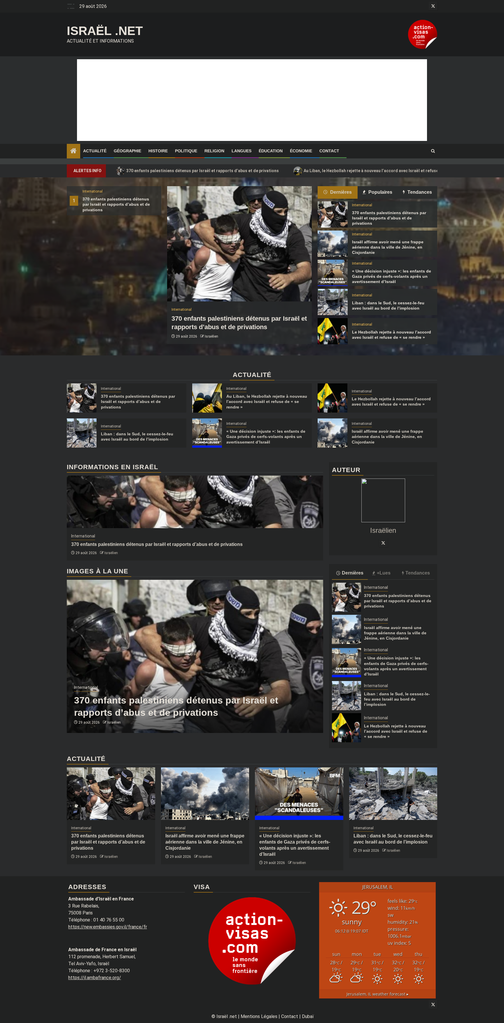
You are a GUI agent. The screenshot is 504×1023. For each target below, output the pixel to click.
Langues (241, 151)
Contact (329, 151)
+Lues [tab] (384, 572)
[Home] (73, 151)
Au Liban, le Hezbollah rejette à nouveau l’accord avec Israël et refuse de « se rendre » (383, 170)
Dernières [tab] (340, 192)
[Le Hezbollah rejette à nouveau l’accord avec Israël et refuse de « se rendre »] (332, 331)
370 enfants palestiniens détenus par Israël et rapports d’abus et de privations (199, 170)
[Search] (433, 151)
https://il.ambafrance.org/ (94, 977)
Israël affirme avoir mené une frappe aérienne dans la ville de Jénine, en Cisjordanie (388, 247)
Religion (214, 151)
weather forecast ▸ (377, 994)
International (93, 191)
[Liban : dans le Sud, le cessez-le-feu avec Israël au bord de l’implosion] (332, 302)
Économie (301, 151)
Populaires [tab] (379, 192)
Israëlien (211, 336)
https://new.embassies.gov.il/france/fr (107, 927)
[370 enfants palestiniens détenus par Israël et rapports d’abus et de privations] (239, 243)
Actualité (94, 151)
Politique (186, 151)
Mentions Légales (259, 1016)
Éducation (271, 151)
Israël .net (105, 31)
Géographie (127, 151)
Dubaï (308, 1016)
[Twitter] (383, 542)
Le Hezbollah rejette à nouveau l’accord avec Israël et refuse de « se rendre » (395, 731)
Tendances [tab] (419, 192)
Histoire (158, 151)
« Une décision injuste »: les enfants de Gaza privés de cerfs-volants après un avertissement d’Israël (391, 276)
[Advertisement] (252, 100)
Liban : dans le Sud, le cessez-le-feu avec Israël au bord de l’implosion (397, 699)
